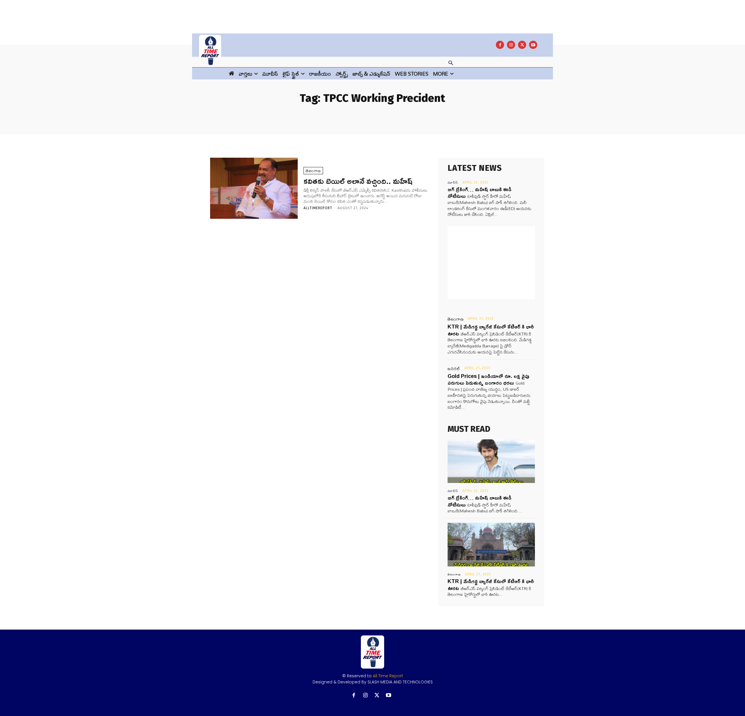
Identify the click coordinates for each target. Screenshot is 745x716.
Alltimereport (318, 208)
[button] (451, 63)
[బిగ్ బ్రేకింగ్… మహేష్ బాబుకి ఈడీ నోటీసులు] (491, 461)
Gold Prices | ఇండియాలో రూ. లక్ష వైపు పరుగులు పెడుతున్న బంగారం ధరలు (488, 379)
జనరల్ (454, 368)
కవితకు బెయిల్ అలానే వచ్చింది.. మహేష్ (358, 181)
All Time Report (388, 676)
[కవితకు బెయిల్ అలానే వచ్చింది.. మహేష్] (254, 188)
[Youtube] (533, 45)
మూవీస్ (453, 182)
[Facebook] (500, 45)
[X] (522, 45)
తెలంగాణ (313, 170)
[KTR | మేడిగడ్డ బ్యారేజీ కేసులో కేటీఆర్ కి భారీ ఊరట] (491, 544)
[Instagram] (511, 45)
